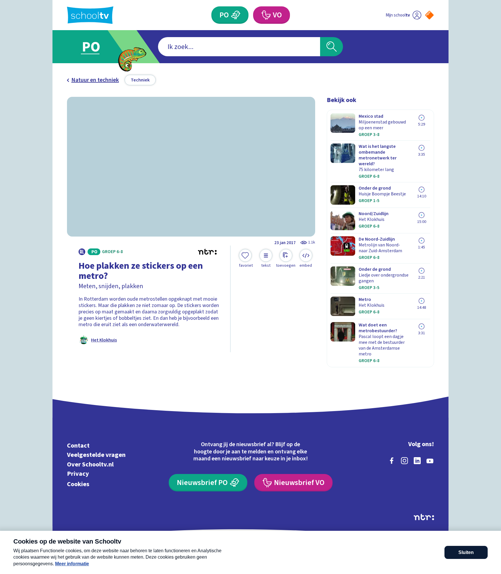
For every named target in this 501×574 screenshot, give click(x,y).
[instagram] (404, 460)
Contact (78, 445)
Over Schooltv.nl (90, 464)
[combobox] (239, 46)
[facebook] (391, 460)
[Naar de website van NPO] (429, 15)
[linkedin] (417, 460)
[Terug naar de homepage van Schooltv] (90, 15)
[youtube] (430, 460)
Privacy (78, 473)
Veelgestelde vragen (96, 455)
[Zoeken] (331, 46)
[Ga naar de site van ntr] (424, 517)
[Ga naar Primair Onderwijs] (95, 46)
